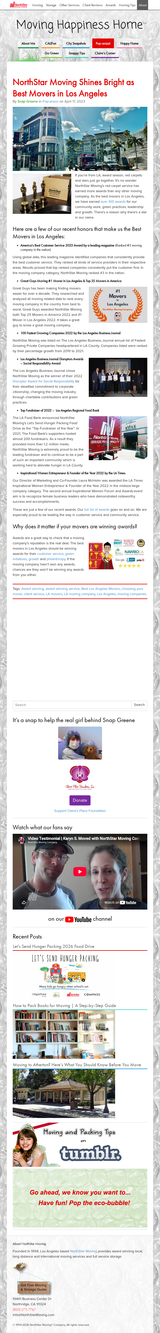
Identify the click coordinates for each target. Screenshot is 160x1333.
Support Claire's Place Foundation (80, 811)
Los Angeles (106, 594)
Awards (111, 5)
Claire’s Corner (105, 53)
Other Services (69, 5)
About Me (28, 43)
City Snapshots (76, 43)
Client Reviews (92, 5)
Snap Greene (28, 101)
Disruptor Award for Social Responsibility (43, 381)
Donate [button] (80, 800)
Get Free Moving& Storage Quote (33, 1287)
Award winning (32, 589)
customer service (50, 554)
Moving (37, 5)
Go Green (52, 53)
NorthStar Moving (83, 1251)
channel (102, 918)
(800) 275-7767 (24, 1309)
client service (34, 594)
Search (139, 705)
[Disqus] (80, 650)
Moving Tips (127, 5)
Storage (51, 5)
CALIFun (50, 43)
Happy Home (129, 43)
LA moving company (79, 594)
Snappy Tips (77, 53)
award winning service (63, 589)
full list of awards (96, 509)
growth (33, 559)
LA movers (54, 594)
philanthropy (56, 559)
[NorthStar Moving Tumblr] (80, 1145)
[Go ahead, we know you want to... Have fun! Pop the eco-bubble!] (80, 1198)
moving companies (131, 594)
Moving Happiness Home (81, 25)
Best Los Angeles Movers (100, 589)
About (143, 5)
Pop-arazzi (103, 43)
